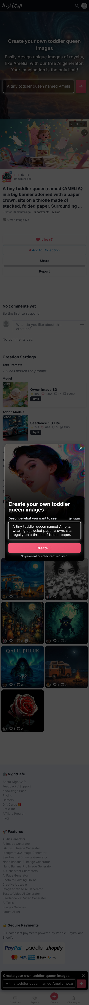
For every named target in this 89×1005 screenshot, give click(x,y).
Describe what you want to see (32, 518)
